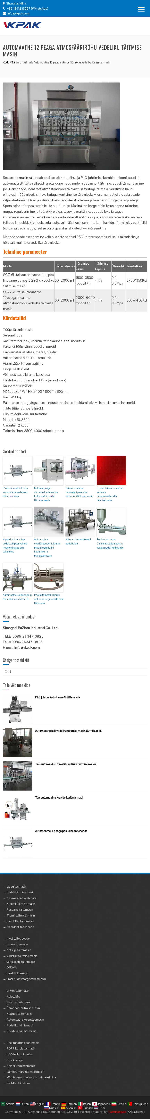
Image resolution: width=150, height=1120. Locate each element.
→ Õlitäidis (10, 967)
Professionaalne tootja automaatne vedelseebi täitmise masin (15, 492)
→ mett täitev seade (16, 938)
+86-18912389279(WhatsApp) (27, 8)
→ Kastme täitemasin (17, 1002)
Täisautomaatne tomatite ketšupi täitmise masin (65, 764)
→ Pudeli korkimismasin (18, 1025)
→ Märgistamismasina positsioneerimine (29, 1077)
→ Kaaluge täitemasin (17, 1014)
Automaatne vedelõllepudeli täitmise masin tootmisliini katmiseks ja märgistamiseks (47, 547)
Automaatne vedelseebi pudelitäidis (78, 541)
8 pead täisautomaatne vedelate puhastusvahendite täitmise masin (109, 494)
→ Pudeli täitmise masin (18, 892)
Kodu (6, 62)
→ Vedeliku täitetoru (16, 1083)
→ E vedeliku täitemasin (18, 921)
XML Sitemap (136, 1112)
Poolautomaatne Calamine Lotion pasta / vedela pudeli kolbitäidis (110, 543)
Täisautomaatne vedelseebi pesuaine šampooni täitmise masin (79, 492)
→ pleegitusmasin (15, 886)
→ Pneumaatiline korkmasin (21, 1043)
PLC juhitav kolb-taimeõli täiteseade (57, 697)
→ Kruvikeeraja (13, 1060)
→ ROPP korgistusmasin (19, 1048)
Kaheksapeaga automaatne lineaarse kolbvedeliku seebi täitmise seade (46, 494)
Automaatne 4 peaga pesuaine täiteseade (61, 831)
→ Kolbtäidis (11, 996)
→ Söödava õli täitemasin (19, 1031)
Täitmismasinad (21, 62)
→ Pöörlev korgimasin (17, 1054)
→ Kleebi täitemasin (16, 973)
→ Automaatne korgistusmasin (23, 1019)
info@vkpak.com (18, 13)
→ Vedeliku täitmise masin (20, 956)
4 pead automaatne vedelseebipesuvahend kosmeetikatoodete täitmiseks (15, 545)
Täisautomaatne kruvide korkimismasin (59, 797)
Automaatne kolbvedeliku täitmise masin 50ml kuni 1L (68, 731)
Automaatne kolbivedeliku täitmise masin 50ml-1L (17, 597)
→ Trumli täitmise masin (19, 915)
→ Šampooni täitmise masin (21, 1008)
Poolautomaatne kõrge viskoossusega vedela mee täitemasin (48, 599)
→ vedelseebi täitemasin (19, 962)
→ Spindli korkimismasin (19, 1066)
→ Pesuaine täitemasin (18, 910)
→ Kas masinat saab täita (20, 898)
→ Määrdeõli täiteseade (18, 927)
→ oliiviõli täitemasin (16, 991)
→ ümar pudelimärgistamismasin (24, 979)
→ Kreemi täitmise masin (19, 904)
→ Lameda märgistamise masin (23, 1072)
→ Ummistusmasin (15, 944)
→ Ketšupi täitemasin (17, 950)
